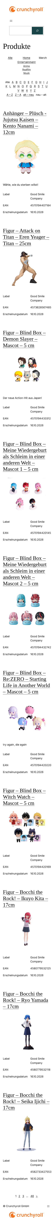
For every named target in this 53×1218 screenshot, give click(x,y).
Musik (26, 73)
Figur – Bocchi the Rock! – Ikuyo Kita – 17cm (25, 898)
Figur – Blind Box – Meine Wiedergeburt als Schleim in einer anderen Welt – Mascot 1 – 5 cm (25, 456)
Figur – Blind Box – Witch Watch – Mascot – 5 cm (24, 797)
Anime (26, 66)
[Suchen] (37, 30)
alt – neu (28, 94)
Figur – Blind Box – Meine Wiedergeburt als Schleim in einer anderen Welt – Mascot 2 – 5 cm (25, 570)
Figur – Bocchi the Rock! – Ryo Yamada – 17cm (25, 1000)
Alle (10, 57)
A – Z (10, 94)
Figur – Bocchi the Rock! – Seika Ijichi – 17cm (26, 1101)
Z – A (18, 94)
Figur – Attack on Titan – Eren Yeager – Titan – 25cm (26, 237)
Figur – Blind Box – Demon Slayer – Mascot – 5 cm (24, 339)
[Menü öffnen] (11, 21)
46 (32, 1196)
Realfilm (26, 69)
